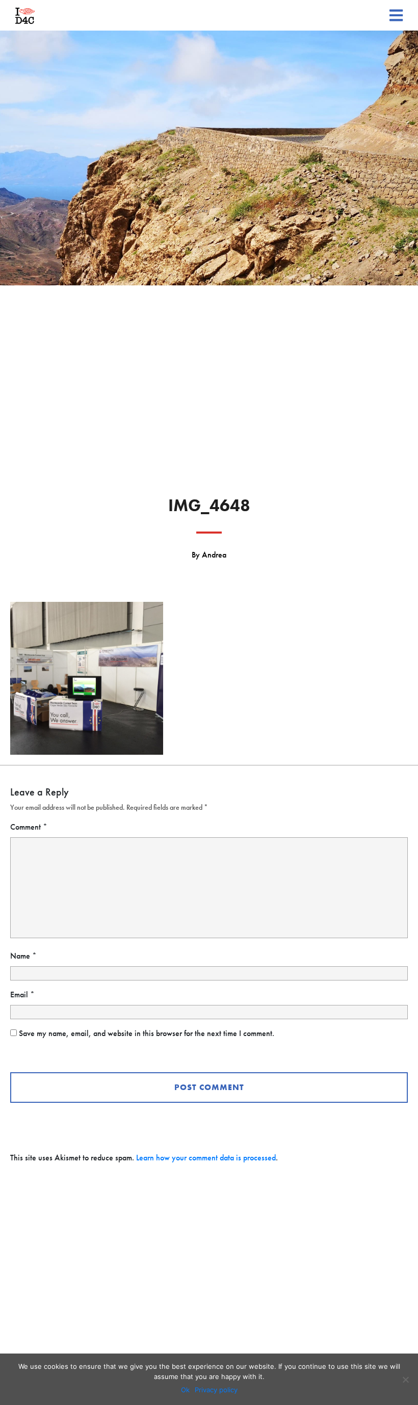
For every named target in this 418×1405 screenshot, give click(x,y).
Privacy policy (216, 1390)
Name (23, 955)
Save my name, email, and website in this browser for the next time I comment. (146, 1033)
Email (22, 994)
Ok (185, 1390)
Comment (28, 826)
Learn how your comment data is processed (206, 1157)
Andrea (214, 554)
